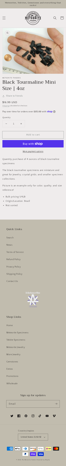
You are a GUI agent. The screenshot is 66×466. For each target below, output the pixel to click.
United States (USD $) (31, 437)
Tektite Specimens (15, 340)
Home (9, 325)
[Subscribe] (56, 403)
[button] (4, 18)
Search (10, 237)
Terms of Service (15, 252)
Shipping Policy (14, 274)
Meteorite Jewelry (15, 347)
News (9, 245)
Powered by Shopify (43, 460)
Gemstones (12, 361)
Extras (9, 369)
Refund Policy (13, 259)
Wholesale (11, 383)
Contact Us (12, 281)
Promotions (12, 376)
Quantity (6, 117)
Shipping (5, 106)
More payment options (33, 151)
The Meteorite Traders (29, 460)
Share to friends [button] (14, 96)
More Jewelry (13, 354)
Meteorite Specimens (17, 332)
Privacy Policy (13, 267)
